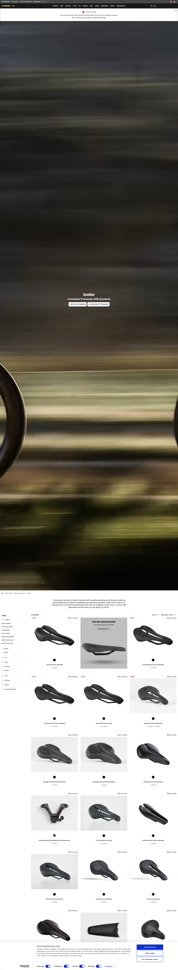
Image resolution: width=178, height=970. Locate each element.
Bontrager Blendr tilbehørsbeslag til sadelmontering (54, 840)
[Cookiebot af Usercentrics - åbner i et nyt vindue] (25, 966)
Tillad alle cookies (150, 947)
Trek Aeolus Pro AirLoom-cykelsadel (54, 723)
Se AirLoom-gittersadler (98, 304)
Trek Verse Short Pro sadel (104, 840)
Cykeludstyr (8, 593)
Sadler (29, 593)
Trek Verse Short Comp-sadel (54, 899)
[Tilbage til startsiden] (2, 593)
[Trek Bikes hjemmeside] (5, 1)
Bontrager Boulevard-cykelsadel (153, 782)
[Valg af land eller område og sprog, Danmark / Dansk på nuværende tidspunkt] (171, 2)
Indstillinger (109, 966)
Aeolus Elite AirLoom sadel (104, 723)
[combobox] (163, 6)
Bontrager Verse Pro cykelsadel (153, 723)
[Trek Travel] (40, 1)
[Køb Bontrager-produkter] (26, 1)
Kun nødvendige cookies (150, 959)
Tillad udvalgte (150, 953)
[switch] (66, 966)
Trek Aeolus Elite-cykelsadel (54, 664)
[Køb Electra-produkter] (15, 1)
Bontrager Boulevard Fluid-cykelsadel (104, 782)
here (104, 17)
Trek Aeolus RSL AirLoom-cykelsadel (153, 664)
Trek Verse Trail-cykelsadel (104, 899)
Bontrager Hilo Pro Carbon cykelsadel (153, 840)
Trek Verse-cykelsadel (153, 899)
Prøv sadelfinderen (77, 304)
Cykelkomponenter (19, 593)
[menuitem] (55, 5)
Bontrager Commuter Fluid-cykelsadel (54, 782)
